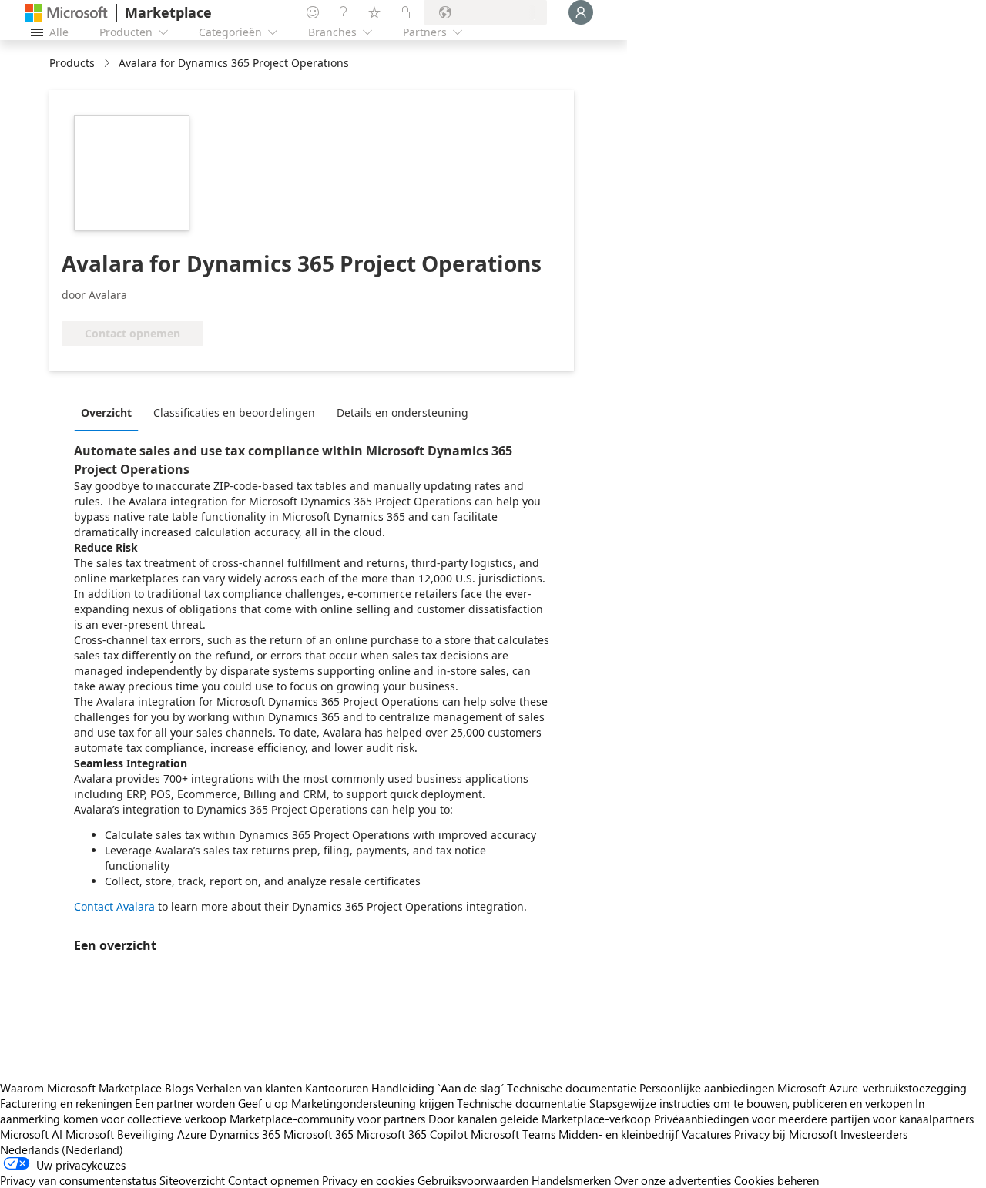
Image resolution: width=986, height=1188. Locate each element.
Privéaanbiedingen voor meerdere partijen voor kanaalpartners (814, 1118)
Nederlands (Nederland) (61, 1149)
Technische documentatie (571, 1088)
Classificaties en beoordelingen (234, 412)
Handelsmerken (571, 1180)
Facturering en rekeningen (66, 1103)
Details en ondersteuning (402, 412)
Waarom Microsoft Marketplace (81, 1088)
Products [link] (72, 62)
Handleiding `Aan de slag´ (437, 1088)
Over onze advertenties (672, 1180)
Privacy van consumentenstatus (78, 1180)
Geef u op (263, 1103)
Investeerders (873, 1134)
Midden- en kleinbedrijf (618, 1134)
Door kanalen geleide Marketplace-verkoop (539, 1118)
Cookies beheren (776, 1180)
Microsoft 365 (318, 1134)
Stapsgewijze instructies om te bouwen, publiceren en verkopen (750, 1103)
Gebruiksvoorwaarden (473, 1180)
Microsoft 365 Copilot (412, 1134)
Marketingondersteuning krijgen (372, 1103)
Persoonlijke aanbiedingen (706, 1088)
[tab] (110, 412)
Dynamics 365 (245, 1134)
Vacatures (706, 1134)
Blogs (179, 1088)
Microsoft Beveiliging (119, 1134)
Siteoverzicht (192, 1180)
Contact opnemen (273, 1180)
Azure (191, 1134)
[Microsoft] (66, 13)
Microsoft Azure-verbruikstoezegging (872, 1088)
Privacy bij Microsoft (785, 1134)
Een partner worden (185, 1103)
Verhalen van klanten (249, 1088)
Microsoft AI (31, 1134)
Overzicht (106, 412)
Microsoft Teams (513, 1134)
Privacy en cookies (368, 1180)
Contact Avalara (114, 906)
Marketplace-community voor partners (327, 1118)
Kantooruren (336, 1088)
